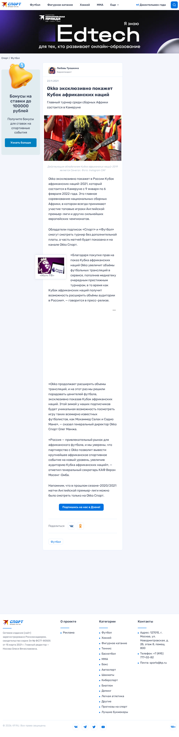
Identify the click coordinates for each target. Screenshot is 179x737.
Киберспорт (110, 680)
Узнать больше (20, 142)
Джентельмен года (153, 4)
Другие (106, 701)
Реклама (68, 632)
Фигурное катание (60, 4)
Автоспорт (109, 669)
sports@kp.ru (158, 662)
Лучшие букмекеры (115, 712)
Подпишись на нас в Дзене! (81, 507)
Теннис (107, 648)
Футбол (35, 4)
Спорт (4, 58)
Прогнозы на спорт (114, 706)
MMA (100, 4)
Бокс (105, 664)
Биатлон (107, 685)
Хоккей (85, 4)
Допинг (106, 690)
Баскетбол (109, 653)
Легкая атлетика (113, 696)
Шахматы (108, 675)
